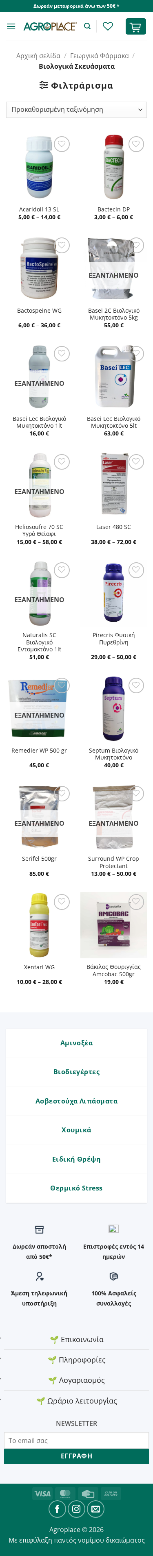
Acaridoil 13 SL (39, 209)
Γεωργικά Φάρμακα (99, 55)
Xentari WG (39, 967)
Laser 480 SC (113, 527)
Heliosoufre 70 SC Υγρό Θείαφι (39, 530)
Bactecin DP (114, 209)
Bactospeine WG (39, 310)
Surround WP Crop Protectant (113, 862)
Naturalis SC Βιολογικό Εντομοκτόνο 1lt (39, 642)
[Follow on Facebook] (57, 1509)
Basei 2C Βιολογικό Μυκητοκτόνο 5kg (114, 314)
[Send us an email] (95, 1509)
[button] (11, 26)
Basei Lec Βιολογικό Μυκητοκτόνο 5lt (113, 422)
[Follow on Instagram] (76, 1509)
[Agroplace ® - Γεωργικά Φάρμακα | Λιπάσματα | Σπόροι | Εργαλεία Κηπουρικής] (50, 26)
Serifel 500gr (39, 858)
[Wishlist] (108, 26)
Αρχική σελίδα (38, 55)
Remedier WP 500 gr (39, 750)
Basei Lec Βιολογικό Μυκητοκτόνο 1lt (39, 422)
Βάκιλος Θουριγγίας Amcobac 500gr (113, 970)
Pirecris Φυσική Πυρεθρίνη (114, 638)
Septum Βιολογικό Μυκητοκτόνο (113, 754)
